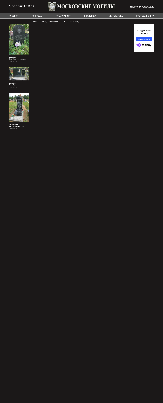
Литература (116, 16)
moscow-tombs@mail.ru (142, 7)
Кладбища (90, 16)
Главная (13, 16)
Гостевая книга (145, 16)
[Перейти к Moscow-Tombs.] (34, 22)
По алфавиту (63, 16)
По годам (37, 16)
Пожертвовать (144, 39)
